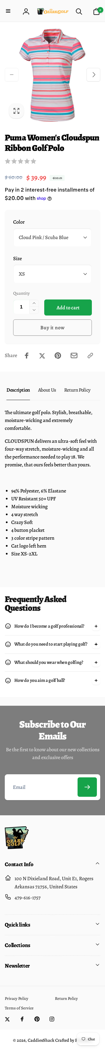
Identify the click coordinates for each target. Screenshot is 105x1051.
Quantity (21, 293)
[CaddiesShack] (17, 847)
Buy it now (52, 327)
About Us (47, 389)
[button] (9, 11)
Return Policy (77, 389)
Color (19, 221)
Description (18, 389)
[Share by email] (74, 355)
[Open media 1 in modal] (52, 75)
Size (17, 258)
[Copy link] (90, 355)
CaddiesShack (41, 1040)
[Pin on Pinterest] (58, 355)
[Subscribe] (87, 787)
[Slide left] (11, 74)
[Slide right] (93, 74)
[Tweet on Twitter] (42, 355)
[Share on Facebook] (27, 355)
